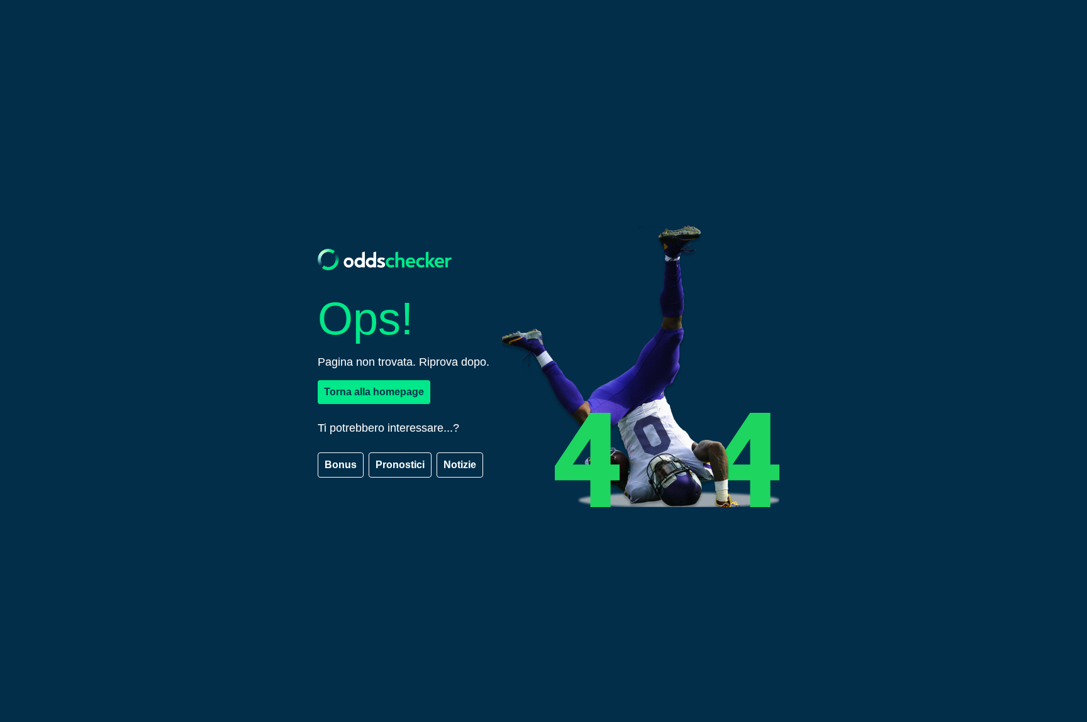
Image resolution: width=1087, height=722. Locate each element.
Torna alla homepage (374, 391)
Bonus (341, 464)
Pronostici (400, 464)
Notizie (459, 464)
